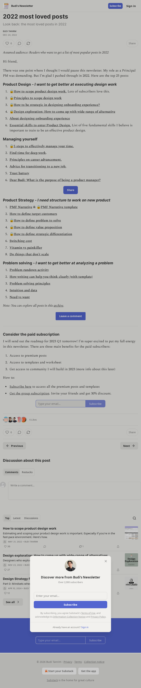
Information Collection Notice (69, 616)
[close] (106, 561)
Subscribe (70, 604)
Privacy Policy (98, 616)
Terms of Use (88, 613)
